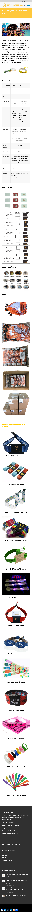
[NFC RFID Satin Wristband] (16, 442)
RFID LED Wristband (16, 597)
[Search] (24, 5)
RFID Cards (19, 906)
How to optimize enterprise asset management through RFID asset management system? (14, 889)
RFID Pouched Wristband (16, 682)
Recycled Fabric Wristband (16, 569)
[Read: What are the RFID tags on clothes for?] (3, 896)
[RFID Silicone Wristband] (16, 753)
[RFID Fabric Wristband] (16, 612)
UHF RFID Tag (5, 853)
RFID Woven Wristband (16, 654)
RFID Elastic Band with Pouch (16, 541)
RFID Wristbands (6, 848)
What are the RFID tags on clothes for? (16, 895)
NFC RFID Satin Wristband (16, 456)
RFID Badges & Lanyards (20, 907)
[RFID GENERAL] (13, 5)
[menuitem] (24, 5)
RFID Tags (24, 906)
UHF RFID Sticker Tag (10, 907)
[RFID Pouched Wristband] (16, 669)
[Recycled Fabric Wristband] (16, 556)
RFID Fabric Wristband (16, 625)
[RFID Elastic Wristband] (16, 471)
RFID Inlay (4, 857)
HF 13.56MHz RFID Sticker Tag (9, 850)
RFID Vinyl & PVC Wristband (16, 795)
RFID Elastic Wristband (16, 484)
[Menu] (28, 5)
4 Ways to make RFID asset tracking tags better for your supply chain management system (17, 882)
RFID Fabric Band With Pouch (16, 512)
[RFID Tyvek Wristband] (16, 725)
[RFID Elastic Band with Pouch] (16, 527)
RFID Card (4, 855)
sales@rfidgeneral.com (12, 825)
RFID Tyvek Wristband (16, 739)
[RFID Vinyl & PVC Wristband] (16, 782)
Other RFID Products (7, 860)
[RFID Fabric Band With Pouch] (16, 499)
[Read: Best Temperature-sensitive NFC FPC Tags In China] (3, 875)
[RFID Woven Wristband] (16, 640)
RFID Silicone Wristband (16, 767)
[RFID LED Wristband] (16, 584)
